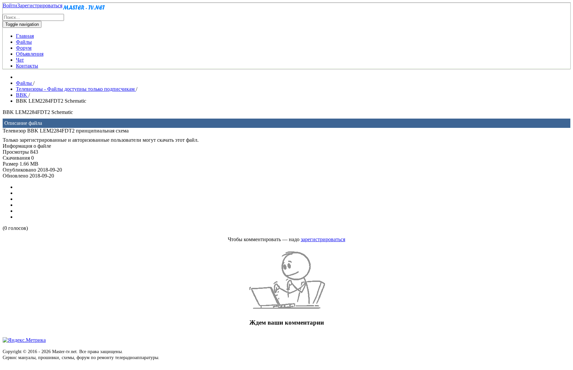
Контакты (27, 66)
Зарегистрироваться (39, 5)
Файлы (24, 42)
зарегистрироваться (323, 239)
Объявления (29, 54)
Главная (25, 36)
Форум (24, 48)
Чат (20, 60)
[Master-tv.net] (83, 11)
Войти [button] (10, 5)
